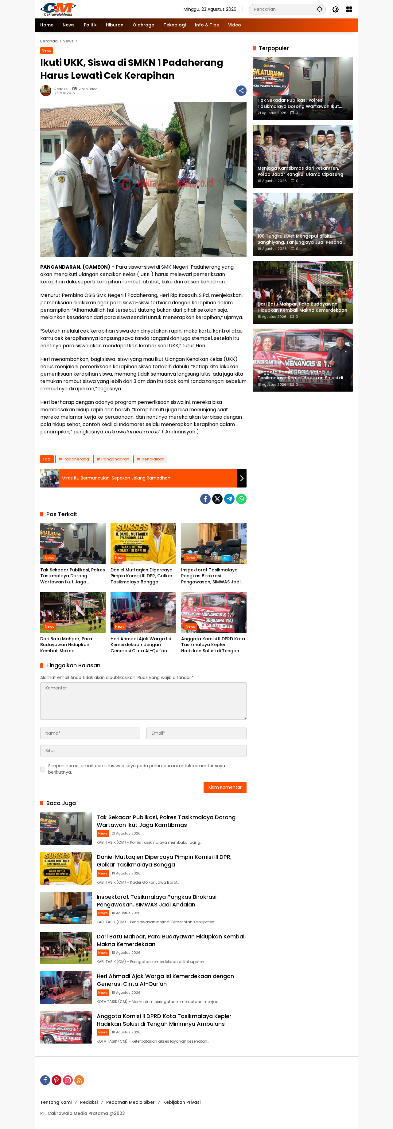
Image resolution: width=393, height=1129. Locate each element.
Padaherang (76, 459)
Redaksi (61, 89)
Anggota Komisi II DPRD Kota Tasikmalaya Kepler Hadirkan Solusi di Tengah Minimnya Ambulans (213, 645)
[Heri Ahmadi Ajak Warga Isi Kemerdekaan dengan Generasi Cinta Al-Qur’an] (143, 612)
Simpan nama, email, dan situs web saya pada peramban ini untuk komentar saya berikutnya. (136, 769)
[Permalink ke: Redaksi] (47, 90)
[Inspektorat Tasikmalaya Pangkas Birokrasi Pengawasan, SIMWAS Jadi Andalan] (214, 543)
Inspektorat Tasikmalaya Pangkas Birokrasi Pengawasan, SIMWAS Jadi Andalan (210, 576)
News (46, 50)
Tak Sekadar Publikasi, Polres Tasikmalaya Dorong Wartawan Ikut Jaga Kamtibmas (72, 576)
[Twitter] (217, 499)
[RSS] (79, 1080)
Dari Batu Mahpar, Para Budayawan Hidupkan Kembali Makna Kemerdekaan (66, 645)
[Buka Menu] (349, 9)
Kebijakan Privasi (181, 1102)
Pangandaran (115, 459)
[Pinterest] (56, 1080)
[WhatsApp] (241, 499)
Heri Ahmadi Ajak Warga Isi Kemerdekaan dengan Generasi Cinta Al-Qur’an (141, 645)
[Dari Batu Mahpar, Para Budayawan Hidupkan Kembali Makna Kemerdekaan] (73, 612)
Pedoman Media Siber (130, 1102)
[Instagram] (68, 1080)
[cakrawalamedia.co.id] (94, 9)
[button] (319, 9)
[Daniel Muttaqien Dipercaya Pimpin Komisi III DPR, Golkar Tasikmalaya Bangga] (143, 543)
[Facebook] (205, 499)
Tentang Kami (56, 1102)
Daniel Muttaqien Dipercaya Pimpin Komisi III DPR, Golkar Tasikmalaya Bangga (142, 576)
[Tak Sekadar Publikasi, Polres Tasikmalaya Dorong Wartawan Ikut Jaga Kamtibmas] (73, 543)
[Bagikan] (241, 90)
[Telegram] (229, 499)
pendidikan (153, 459)
